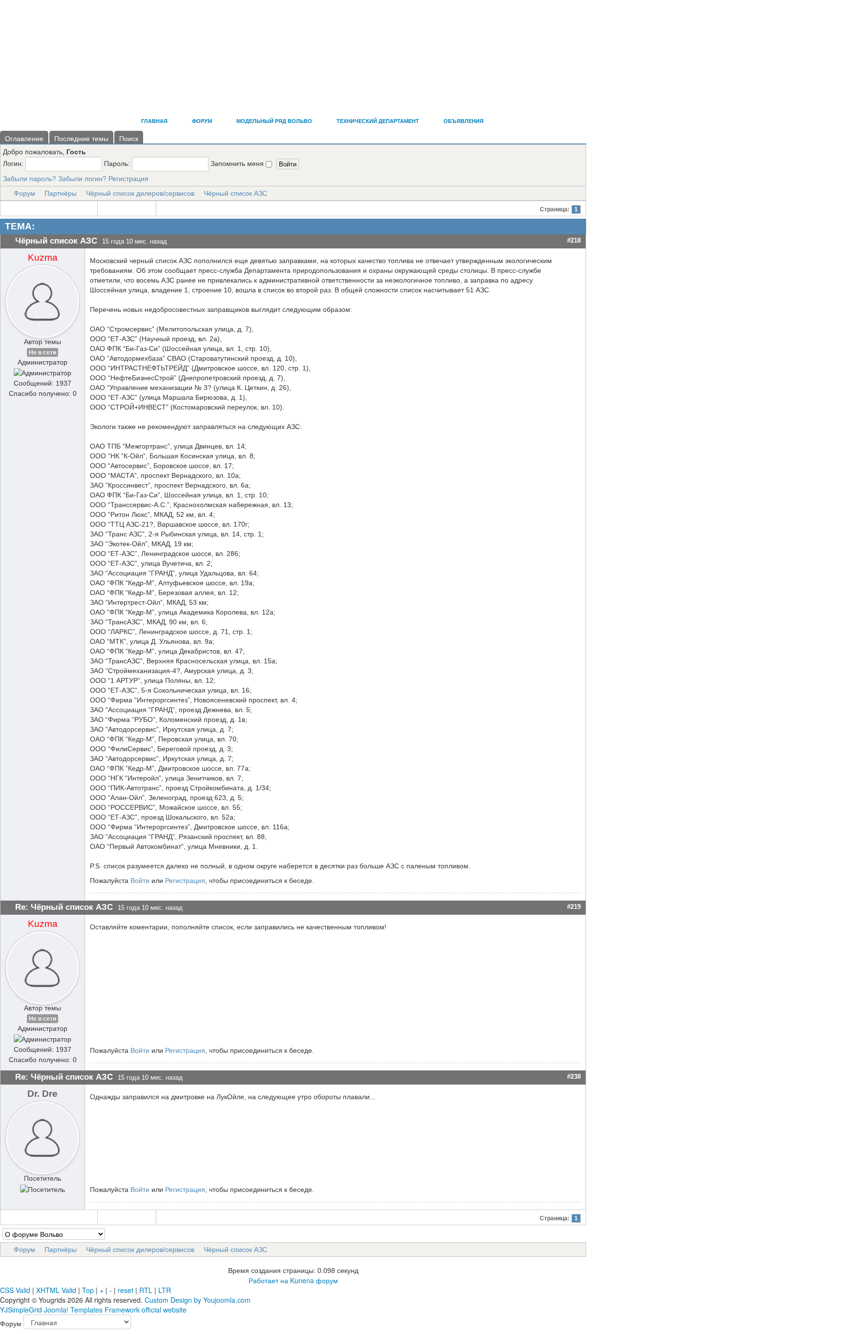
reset (125, 1290)
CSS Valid (15, 1290)
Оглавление (24, 139)
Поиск (128, 139)
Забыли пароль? (29, 179)
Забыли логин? (82, 179)
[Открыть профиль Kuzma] (42, 299)
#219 (574, 906)
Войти (139, 880)
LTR (164, 1290)
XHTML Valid (56, 1290)
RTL (145, 1290)
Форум (24, 193)
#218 (574, 240)
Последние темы (81, 139)
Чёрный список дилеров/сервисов (140, 193)
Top (88, 1290)
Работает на (268, 1280)
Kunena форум (314, 1280)
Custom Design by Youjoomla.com (198, 1300)
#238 (574, 1076)
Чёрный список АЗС (235, 193)
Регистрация (128, 179)
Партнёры (60, 193)
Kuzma (43, 257)
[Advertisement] (178, 83)
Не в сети (42, 352)
